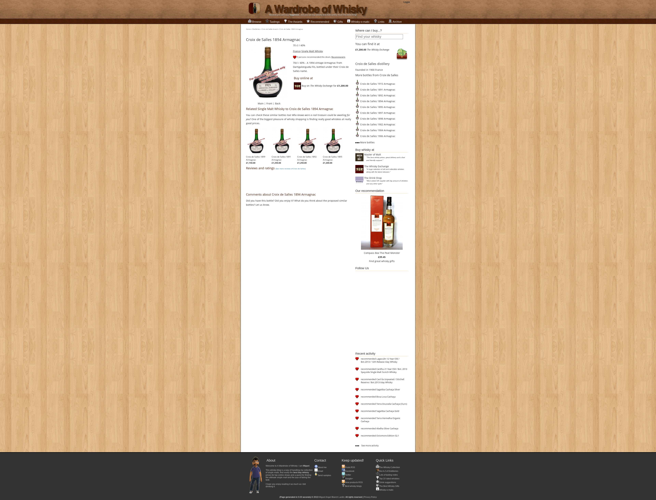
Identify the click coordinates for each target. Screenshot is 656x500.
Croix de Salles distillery (372, 64)
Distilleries (256, 29)
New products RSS (354, 482)
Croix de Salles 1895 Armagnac (332, 158)
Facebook (349, 471)
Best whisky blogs (353, 486)
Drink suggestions (387, 482)
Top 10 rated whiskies (389, 478)
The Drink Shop (373, 178)
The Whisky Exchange (376, 166)
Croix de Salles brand (270, 29)
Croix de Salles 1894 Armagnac (291, 29)
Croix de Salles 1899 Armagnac (255, 158)
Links (381, 21)
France (297, 51)
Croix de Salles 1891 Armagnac (281, 158)
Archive (397, 21)
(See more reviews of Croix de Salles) (291, 168)
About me (322, 467)
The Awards (295, 21)
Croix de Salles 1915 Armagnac (377, 83)
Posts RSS (350, 467)
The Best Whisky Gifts (389, 486)
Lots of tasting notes (388, 475)
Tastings (275, 21)
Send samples (324, 475)
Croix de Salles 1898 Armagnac (377, 118)
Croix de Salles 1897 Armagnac (377, 112)
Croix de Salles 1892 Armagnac (307, 158)
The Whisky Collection (389, 467)
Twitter (348, 475)
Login (407, 2)
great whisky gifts (385, 261)
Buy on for (324, 85)
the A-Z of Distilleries (388, 471)
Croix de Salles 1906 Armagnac (377, 136)
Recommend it (338, 57)
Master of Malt (372, 154)
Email (320, 471)
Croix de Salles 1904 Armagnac (377, 130)
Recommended (320, 21)
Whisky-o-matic (360, 21)
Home (248, 29)
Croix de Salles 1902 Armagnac (377, 124)
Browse (256, 21)
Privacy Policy (370, 497)
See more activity (370, 445)
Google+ (349, 478)
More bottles (367, 142)
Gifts (340, 21)
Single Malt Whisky (312, 51)
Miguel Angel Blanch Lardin (332, 497)
